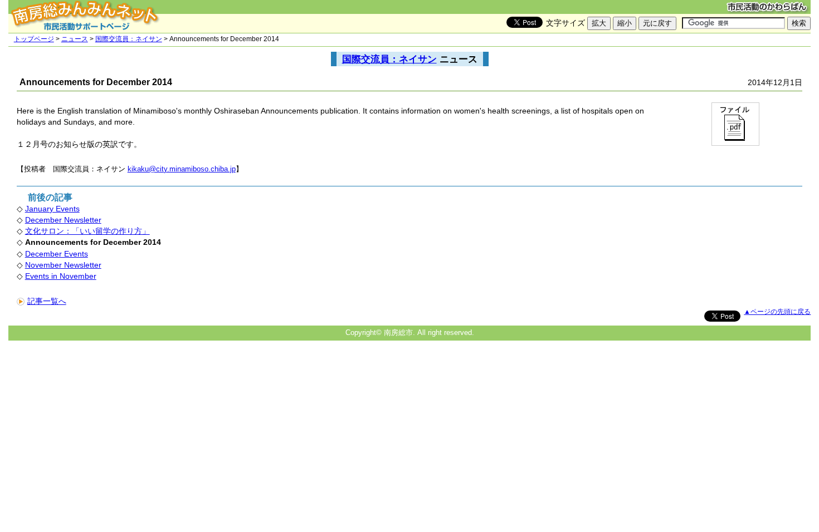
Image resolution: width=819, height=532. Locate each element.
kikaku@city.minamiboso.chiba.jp (182, 169)
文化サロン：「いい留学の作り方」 (87, 230)
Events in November (60, 276)
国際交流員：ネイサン (128, 39)
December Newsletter (63, 219)
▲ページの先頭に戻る (777, 311)
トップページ (34, 39)
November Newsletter (63, 264)
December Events (56, 253)
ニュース (74, 39)
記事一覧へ (46, 301)
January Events (52, 208)
